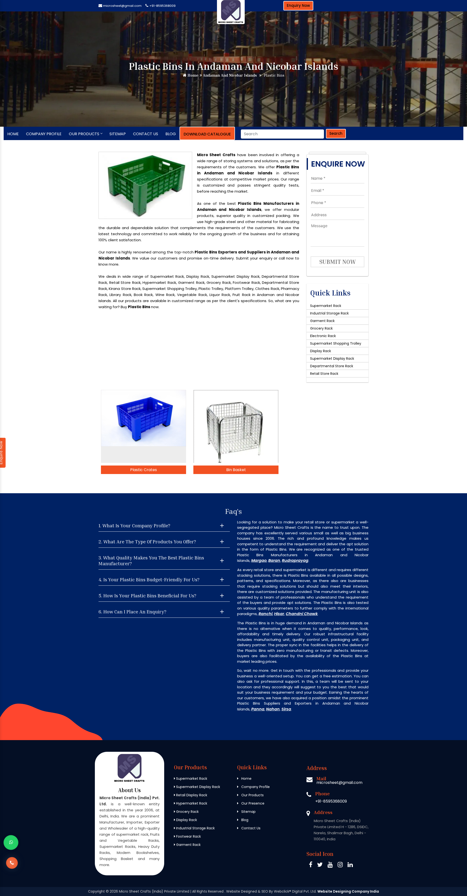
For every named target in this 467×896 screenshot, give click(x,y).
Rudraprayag (295, 560)
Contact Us (145, 134)
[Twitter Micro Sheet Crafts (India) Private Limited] (320, 865)
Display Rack (320, 351)
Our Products (84, 134)
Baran (274, 560)
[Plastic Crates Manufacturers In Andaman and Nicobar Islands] (143, 426)
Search (335, 133)
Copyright (96, 891)
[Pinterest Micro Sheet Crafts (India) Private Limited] (330, 865)
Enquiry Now (298, 5)
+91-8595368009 (162, 5)
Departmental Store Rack (331, 366)
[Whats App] (11, 842)
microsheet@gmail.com (122, 5)
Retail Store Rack (324, 373)
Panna (257, 709)
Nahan (273, 709)
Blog (170, 134)
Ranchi (265, 614)
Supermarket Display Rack (332, 358)
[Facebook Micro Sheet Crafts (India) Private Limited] (310, 865)
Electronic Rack (323, 335)
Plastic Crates (143, 470)
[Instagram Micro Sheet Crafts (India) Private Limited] (340, 865)
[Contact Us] (12, 863)
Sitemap (117, 134)
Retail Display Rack (191, 795)
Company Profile (44, 134)
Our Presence (252, 803)
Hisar (279, 614)
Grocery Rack (321, 328)
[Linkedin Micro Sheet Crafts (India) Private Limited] (350, 865)
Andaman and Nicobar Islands (229, 75)
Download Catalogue (207, 134)
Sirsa (286, 709)
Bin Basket (236, 470)
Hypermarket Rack (191, 803)
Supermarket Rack (325, 305)
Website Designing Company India (348, 891)
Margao (259, 560)
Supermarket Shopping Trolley (335, 343)
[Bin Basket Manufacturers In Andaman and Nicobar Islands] (235, 426)
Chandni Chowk (302, 614)
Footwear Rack (188, 836)
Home (192, 75)
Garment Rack (322, 320)
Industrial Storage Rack (329, 313)
